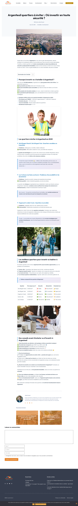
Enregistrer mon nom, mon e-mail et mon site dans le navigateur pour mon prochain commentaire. (29, 455)
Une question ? (69, 3)
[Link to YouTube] (9, 483)
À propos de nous (29, 480)
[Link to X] (5, 483)
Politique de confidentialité (60, 497)
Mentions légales (70, 497)
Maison (24, 3)
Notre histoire (54, 3)
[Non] (76, 503)
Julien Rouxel (41, 22)
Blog (45, 3)
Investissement (38, 3)
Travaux (30, 3)
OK (33, 504)
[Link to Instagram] (7, 483)
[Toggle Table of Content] (32, 75)
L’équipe (61, 3)
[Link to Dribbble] (11, 483)
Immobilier (18, 3)
